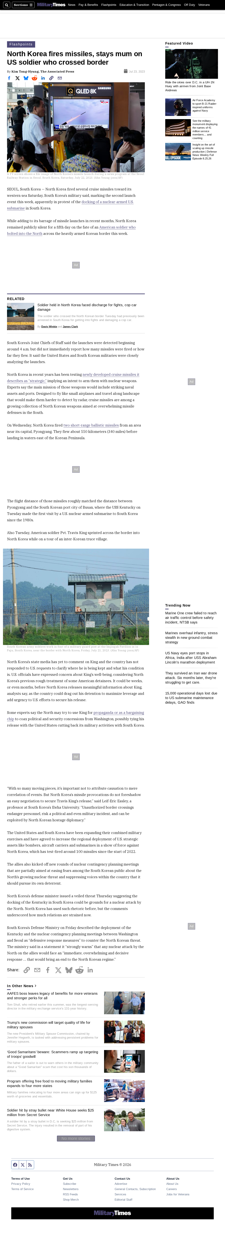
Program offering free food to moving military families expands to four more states (49, 1083)
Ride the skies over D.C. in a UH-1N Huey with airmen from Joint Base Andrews (189, 86)
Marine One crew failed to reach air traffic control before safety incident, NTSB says (191, 617)
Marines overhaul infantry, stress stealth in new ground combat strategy (191, 637)
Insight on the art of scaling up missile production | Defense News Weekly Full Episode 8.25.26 (204, 151)
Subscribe (69, 1183)
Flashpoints (108, 4)
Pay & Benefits (88, 4)
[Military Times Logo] (51, 5)
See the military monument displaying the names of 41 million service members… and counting (205, 129)
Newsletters (71, 1189)
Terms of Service (22, 1189)
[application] (191, 64)
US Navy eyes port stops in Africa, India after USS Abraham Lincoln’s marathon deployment (191, 657)
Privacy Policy (20, 1183)
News (71, 4)
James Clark (70, 326)
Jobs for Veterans (177, 1194)
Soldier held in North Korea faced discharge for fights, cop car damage (87, 307)
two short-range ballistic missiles (91, 425)
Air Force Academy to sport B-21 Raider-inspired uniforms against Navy (204, 105)
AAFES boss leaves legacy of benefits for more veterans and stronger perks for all (52, 996)
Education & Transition (134, 4)
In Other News (20, 986)
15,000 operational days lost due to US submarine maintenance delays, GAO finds (191, 697)
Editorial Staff (123, 1199)
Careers (171, 1189)
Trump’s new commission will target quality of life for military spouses (49, 1025)
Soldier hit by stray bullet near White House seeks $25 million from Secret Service (50, 1112)
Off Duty (189, 4)
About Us (172, 1183)
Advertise (121, 1183)
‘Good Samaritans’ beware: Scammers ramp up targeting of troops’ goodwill (52, 1054)
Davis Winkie (49, 326)
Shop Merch (71, 1199)
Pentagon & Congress (166, 4)
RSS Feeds (70, 1194)
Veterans (204, 4)
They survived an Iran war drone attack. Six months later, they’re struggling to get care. (191, 677)
